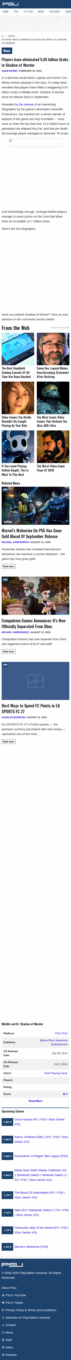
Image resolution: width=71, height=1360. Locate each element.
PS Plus (28, 12)
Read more (8, 566)
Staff (8, 1340)
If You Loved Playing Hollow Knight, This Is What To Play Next (15, 470)
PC (36, 1119)
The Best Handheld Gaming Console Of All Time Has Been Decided (16, 372)
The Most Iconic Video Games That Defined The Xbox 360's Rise (52, 421)
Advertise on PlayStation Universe (27, 1317)
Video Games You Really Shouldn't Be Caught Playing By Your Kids (16, 421)
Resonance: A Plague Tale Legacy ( (38, 1156)
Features (54, 12)
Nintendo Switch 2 (54, 1175)
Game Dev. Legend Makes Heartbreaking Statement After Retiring (53, 372)
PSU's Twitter (14, 1302)
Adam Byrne (9, 71)
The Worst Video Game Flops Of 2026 (51, 468)
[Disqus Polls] (35, 793)
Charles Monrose (13, 717)
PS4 (65, 1033)
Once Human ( (24, 1119)
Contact (10, 1325)
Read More (35, 1101)
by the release (24, 104)
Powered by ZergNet (60, 327)
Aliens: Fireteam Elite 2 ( (31, 1137)
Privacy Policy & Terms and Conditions (30, 1310)
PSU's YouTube (15, 1295)
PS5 (16, 12)
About (9, 1332)
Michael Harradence (15, 542)
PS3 (57, 1033)
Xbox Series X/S (40, 1180)
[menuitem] (5, 11)
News (41, 12)
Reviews (11, 1355)
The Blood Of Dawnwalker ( (33, 1192)
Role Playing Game (56, 1073)
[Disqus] (35, 880)
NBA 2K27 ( (22, 1210)
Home (6, 12)
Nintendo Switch (28, 1175)
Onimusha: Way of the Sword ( (35, 1227)
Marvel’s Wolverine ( (28, 1246)
